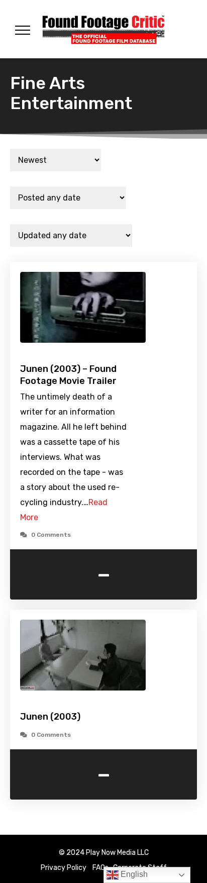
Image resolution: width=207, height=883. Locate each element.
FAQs (100, 867)
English (133, 874)
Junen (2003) (50, 716)
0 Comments (51, 534)
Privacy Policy (63, 867)
